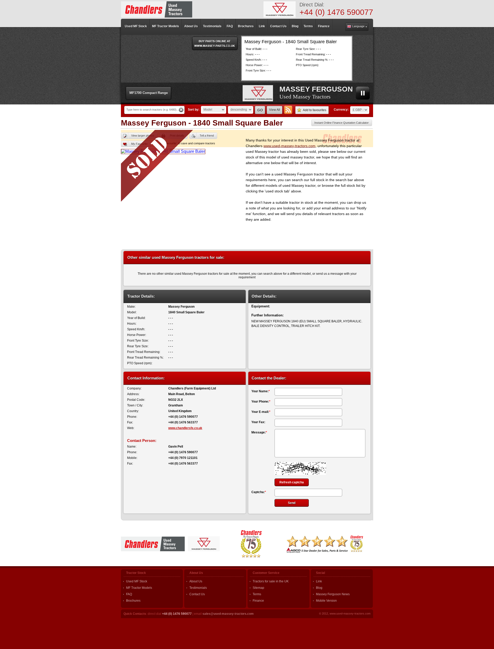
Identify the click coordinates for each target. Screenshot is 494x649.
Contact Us (197, 594)
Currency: (341, 109)
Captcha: (258, 492)
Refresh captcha (291, 482)
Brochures (133, 600)
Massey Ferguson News (333, 594)
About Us (195, 581)
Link (319, 581)
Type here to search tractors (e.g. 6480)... (152, 109)
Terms (257, 594)
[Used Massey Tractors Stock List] (156, 9)
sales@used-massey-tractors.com (228, 614)
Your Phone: (260, 401)
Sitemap (258, 588)
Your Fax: (258, 422)
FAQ (129, 594)
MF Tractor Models (139, 588)
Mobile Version (326, 600)
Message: (259, 432)
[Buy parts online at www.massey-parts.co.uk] (215, 43)
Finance (258, 600)
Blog (319, 588)
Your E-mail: (260, 412)
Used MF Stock (136, 581)
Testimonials (198, 588)
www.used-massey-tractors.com (289, 146)
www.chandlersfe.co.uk (185, 428)
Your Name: (260, 391)
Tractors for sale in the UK (271, 581)
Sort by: (193, 109)
